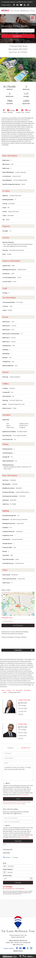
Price (4, 863)
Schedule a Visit (25, 748)
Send (18, 799)
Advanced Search (19, 40)
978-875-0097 (23, 703)
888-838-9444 (23, 2)
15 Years (15, 857)
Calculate (18, 883)
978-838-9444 (26, 942)
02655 (5, 692)
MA (13, 690)
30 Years (7, 857)
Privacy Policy (25, 794)
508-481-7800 (9, 942)
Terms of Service (17, 803)
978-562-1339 (18, 942)
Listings (9, 690)
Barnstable (19, 690)
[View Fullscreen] (4, 601)
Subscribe (18, 841)
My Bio (20, 714)
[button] (18, 36)
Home (3, 690)
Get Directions (18, 625)
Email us (30, 2)
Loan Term (6, 853)
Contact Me (22, 711)
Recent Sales (22, 708)
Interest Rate (7, 875)
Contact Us (10, 748)
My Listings (22, 705)
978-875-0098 (23, 727)
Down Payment (8, 869)
